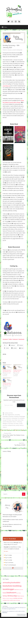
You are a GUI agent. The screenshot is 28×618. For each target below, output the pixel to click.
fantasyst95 (19, 50)
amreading (17, 414)
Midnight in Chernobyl (8, 423)
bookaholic (11, 416)
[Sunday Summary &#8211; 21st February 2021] (7, 380)
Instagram (15, 339)
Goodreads (21, 339)
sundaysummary (11, 425)
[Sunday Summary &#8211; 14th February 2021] (7, 367)
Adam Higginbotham (9, 414)
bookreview (21, 589)
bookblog (16, 416)
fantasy (5, 596)
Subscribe (21, 405)
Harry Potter (14, 420)
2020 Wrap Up (6, 85)
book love (16, 589)
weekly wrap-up (19, 425)
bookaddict (5, 416)
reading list (11, 598)
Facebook (5, 339)
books (4, 418)
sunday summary (9, 413)
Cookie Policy (4, 612)
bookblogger (22, 416)
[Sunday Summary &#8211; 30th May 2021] (18, 367)
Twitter (10, 339)
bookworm (8, 418)
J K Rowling (19, 421)
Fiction (18, 596)
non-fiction (16, 423)
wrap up (5, 427)
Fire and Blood (20, 418)
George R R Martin (7, 420)
